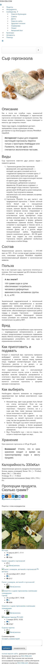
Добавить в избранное (12, 499)
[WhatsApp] (26, 496)
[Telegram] (19, 496)
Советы (14, 16)
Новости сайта (16, 21)
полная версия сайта (10, 653)
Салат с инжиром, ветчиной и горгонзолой (18, 582)
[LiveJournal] (16, 496)
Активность (10, 35)
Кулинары (10, 32)
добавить (6, 648)
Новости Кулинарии (18, 14)
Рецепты (9, 7)
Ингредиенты (11, 9)
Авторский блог (17, 30)
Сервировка (15, 25)
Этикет (13, 28)
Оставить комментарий (11, 638)
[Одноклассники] (9, 496)
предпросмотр (19, 648)
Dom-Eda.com (26, 656)
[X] (6, 496)
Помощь (9, 37)
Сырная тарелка (8, 627)
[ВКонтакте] (3, 496)
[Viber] (22, 496)
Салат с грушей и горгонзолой (13, 561)
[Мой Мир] (13, 496)
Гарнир (4, 595)
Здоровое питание (18, 23)
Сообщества (11, 11)
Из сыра (5, 550)
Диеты (13, 18)
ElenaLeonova (13, 565)
